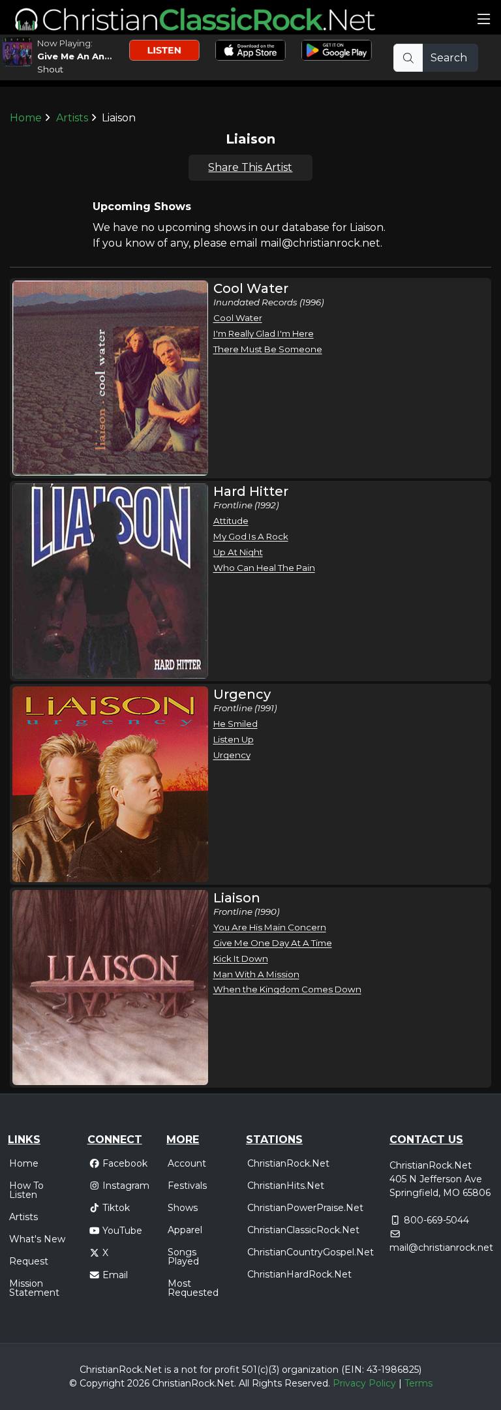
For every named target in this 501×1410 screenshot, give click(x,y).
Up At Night (238, 552)
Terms (418, 1383)
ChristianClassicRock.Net (303, 1229)
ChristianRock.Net (288, 1163)
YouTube (122, 1230)
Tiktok (116, 1207)
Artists (72, 118)
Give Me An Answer (82, 56)
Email (115, 1275)
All (244, 1383)
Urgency (231, 755)
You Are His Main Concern (269, 927)
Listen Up (233, 739)
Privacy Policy (364, 1383)
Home (26, 118)
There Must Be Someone (267, 349)
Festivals (187, 1185)
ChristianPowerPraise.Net (305, 1207)
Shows (183, 1207)
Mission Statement (34, 1288)
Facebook (124, 1163)
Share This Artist (250, 167)
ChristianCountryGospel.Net (310, 1252)
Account (187, 1163)
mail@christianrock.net (441, 1247)
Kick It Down (240, 958)
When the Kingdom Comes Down (287, 989)
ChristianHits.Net (285, 1185)
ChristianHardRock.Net (299, 1274)
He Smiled (235, 723)
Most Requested (193, 1288)
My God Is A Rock (250, 536)
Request (28, 1261)
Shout (50, 69)
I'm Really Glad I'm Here (263, 333)
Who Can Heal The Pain (264, 567)
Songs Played (183, 1257)
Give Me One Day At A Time (272, 943)
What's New (37, 1239)
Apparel (185, 1229)
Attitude (231, 520)
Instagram (125, 1185)
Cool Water (237, 318)
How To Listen (26, 1190)
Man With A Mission (256, 974)
